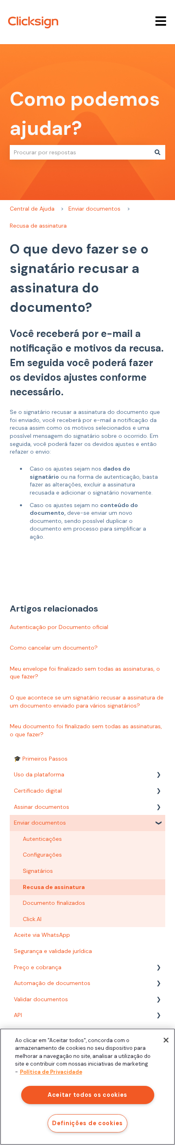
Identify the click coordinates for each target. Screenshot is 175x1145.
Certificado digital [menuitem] (38, 790)
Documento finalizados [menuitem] (54, 902)
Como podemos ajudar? (85, 113)
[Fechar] (166, 1040)
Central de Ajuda (32, 208)
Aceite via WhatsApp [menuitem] (42, 934)
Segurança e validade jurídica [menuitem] (53, 951)
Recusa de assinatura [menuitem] (54, 887)
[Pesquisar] (157, 152)
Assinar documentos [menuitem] (41, 806)
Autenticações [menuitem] (42, 838)
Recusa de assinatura (38, 225)
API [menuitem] (18, 1015)
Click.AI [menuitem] (32, 919)
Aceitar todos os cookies (87, 1094)
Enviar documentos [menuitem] (40, 822)
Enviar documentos (94, 208)
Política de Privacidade (51, 1071)
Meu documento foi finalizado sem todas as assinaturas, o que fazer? (86, 730)
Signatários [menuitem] (38, 870)
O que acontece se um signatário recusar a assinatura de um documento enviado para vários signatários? (87, 701)
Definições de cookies (87, 1123)
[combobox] (80, 152)
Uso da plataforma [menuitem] (39, 774)
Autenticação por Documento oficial (59, 627)
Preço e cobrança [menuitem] (37, 967)
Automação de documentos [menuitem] (52, 983)
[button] (158, 776)
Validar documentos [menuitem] (41, 999)
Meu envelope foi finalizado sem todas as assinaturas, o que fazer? (85, 672)
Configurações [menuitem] (42, 854)
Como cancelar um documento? (54, 647)
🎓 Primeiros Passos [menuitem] (41, 758)
